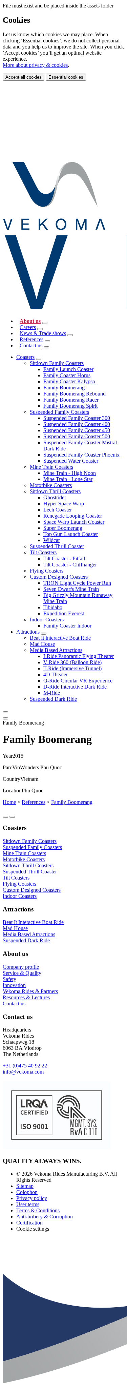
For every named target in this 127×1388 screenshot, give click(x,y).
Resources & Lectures (26, 997)
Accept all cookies (23, 77)
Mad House (42, 644)
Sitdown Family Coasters (57, 363)
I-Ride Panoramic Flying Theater (78, 656)
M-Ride (51, 693)
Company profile (21, 967)
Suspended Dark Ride (53, 699)
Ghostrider (54, 497)
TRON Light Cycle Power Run (77, 583)
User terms (27, 1204)
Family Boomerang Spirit (70, 406)
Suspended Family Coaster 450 (76, 430)
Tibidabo (52, 607)
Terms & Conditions (38, 1210)
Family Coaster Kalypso (69, 381)
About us (30, 321)
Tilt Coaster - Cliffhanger (70, 564)
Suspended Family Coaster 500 (76, 436)
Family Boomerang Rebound (74, 394)
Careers (28, 327)
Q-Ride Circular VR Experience (77, 680)
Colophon (27, 1192)
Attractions (28, 632)
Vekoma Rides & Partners (30, 991)
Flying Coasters (46, 571)
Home (9, 802)
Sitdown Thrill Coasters (55, 491)
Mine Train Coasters (51, 467)
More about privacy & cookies (35, 65)
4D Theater (55, 674)
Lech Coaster (57, 510)
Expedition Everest (63, 613)
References (31, 339)
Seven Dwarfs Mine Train (71, 589)
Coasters (25, 357)
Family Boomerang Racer (71, 400)
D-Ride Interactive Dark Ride (75, 687)
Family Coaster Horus (66, 375)
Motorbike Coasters (51, 485)
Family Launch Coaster (68, 369)
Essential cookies (65, 77)
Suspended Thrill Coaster (57, 546)
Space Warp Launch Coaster (73, 522)
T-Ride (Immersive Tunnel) (72, 668)
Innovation (14, 985)
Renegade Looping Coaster (72, 516)
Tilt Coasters (43, 552)
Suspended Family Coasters (59, 412)
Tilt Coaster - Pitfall (64, 558)
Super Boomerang (62, 528)
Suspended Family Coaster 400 (76, 424)
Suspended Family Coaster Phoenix (81, 455)
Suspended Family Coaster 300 (76, 418)
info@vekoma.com (23, 1072)
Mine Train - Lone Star (67, 479)
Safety (9, 979)
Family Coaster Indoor (67, 626)
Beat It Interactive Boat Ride (60, 638)
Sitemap (25, 1186)
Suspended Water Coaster (70, 461)
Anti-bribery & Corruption (44, 1216)
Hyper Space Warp (63, 503)
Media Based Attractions (56, 650)
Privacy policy (31, 1198)
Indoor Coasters (47, 619)
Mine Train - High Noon (69, 473)
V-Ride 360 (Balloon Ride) (72, 662)
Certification (29, 1223)
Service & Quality (22, 973)
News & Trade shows (43, 333)
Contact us (31, 345)
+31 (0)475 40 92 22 (25, 1065)
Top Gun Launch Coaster (70, 534)
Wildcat (51, 540)
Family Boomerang (64, 387)
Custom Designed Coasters (59, 577)
